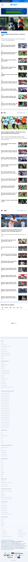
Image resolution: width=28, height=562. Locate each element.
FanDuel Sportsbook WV (5, 427)
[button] (14, 12)
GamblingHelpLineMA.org (5, 543)
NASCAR (2, 472)
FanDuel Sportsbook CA (5, 396)
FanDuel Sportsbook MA (5, 410)
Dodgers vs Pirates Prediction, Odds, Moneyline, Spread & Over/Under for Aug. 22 (9, 269)
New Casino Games (4, 505)
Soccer (2, 440)
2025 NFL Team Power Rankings (6, 497)
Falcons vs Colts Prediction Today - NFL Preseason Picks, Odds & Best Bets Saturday (9, 104)
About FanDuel (3, 344)
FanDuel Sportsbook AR (5, 393)
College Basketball (4, 435)
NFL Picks (2, 495)
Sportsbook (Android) (4, 486)
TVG (2, 449)
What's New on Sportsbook (6, 346)
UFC (2, 439)
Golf (1, 469)
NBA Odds (3, 366)
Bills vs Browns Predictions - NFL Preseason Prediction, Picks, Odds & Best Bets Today (8, 173)
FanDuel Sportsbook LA (5, 408)
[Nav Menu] (2, 5)
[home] (14, 5)
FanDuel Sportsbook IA (5, 403)
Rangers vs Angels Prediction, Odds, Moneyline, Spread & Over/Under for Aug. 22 (8, 283)
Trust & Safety (4, 531)
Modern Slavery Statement (5, 353)
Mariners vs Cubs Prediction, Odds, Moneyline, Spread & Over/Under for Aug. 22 (8, 290)
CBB (2, 476)
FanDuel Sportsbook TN (5, 422)
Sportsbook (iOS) (4, 484)
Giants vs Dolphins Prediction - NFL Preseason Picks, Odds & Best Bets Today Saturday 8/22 (8, 97)
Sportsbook (16, 1)
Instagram (2, 522)
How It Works (3, 348)
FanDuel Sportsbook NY (5, 417)
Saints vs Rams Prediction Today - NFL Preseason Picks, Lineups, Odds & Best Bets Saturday (9, 83)
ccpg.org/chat (11, 542)
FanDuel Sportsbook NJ (5, 415)
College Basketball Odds (5, 371)
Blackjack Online (4, 507)
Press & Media (20, 536)
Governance (20, 529)
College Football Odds (5, 370)
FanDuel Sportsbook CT (5, 400)
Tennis (2, 471)
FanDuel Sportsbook (4, 447)
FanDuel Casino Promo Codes (6, 514)
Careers (3, 529)
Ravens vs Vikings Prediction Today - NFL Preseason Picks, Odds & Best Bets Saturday (9, 90)
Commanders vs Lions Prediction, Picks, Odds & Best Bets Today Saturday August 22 (8, 187)
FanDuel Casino (4, 450)
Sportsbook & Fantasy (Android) (6, 482)
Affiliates (2, 356)
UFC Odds (3, 380)
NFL (21, 307)
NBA (11, 307)
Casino (2, 442)
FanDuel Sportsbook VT (5, 425)
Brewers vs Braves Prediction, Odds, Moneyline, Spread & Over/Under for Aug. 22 (8, 276)
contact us (12, 549)
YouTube (2, 524)
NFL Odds (3, 363)
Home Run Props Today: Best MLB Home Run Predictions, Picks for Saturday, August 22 (8, 46)
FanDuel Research (6, 1)
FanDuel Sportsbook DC (5, 401)
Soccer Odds (3, 382)
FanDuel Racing (4, 452)
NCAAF (6, 307)
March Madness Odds (5, 373)
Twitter (2, 520)
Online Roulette (4, 510)
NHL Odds (3, 375)
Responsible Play (4, 351)
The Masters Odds (4, 378)
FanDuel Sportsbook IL (5, 405)
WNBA (2, 474)
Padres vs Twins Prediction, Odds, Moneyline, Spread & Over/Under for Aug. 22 (8, 297)
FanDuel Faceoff (4, 454)
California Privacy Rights (22, 533)
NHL (14, 307)
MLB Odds (3, 368)
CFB (2, 467)
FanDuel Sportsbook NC (5, 413)
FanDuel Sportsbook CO (5, 398)
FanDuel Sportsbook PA (5, 420)
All (2, 307)
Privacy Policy (4, 533)
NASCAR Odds (3, 383)
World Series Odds (4, 385)
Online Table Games (4, 512)
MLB (18, 307)
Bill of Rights (20, 531)
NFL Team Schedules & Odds (6, 499)
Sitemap (2, 358)
